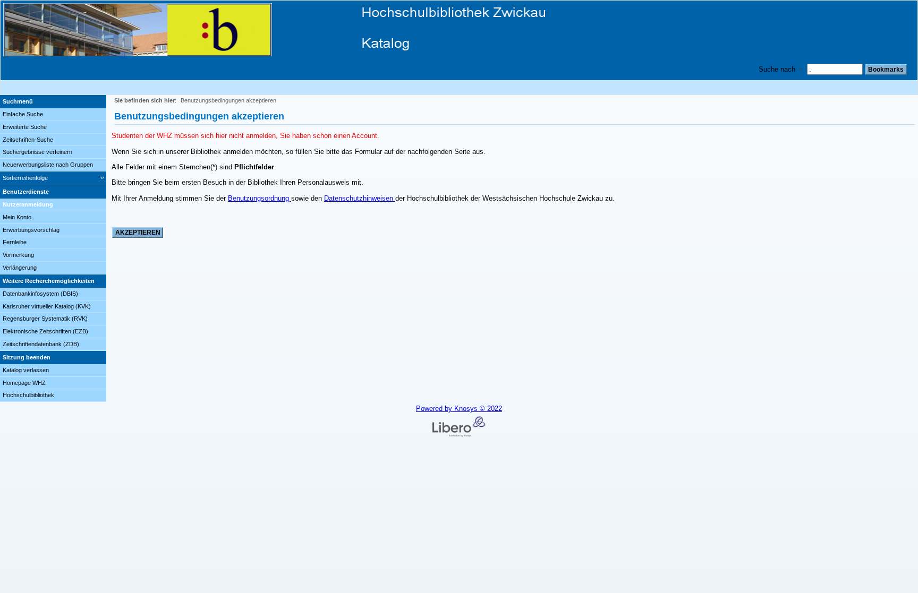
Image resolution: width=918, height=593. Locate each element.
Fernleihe (15, 242)
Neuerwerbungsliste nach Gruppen (48, 164)
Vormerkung (18, 255)
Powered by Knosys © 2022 (459, 408)
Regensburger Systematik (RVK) (45, 318)
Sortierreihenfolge (25, 178)
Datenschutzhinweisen (359, 198)
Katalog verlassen (26, 370)
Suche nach (777, 69)
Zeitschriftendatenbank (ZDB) (41, 344)
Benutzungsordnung (259, 198)
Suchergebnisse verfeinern (37, 152)
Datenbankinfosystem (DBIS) (40, 293)
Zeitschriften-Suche (28, 139)
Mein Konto (17, 217)
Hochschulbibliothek (28, 395)
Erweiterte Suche (25, 127)
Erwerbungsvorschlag (31, 230)
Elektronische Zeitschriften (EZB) (45, 331)
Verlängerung (20, 267)
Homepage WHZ (24, 383)
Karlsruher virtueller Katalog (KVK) (47, 306)
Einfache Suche (23, 114)
